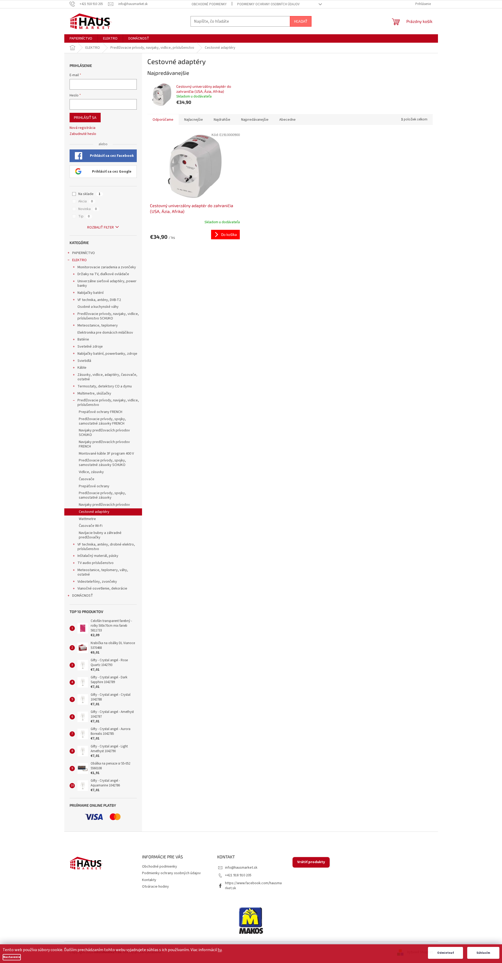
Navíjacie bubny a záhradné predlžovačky (100, 535)
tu (220, 950)
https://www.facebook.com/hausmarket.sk (253, 886)
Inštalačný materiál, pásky (97, 555)
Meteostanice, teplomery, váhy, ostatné (102, 572)
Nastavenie (11, 957)
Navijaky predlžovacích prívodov (104, 504)
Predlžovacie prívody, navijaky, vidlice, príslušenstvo (108, 402)
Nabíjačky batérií (90, 292)
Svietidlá (84, 360)
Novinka (87, 209)
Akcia (85, 201)
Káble (81, 367)
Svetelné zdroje (90, 346)
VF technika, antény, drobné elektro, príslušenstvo (106, 547)
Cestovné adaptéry (94, 511)
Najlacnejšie (193, 119)
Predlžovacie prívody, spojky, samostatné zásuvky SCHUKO (102, 463)
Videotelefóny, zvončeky (97, 581)
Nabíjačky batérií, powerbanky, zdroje (107, 353)
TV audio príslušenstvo (95, 563)
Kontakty (149, 880)
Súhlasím (483, 953)
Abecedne (287, 119)
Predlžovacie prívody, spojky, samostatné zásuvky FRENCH (102, 421)
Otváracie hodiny (155, 886)
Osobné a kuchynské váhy (98, 306)
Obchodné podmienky (209, 4)
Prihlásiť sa (85, 117)
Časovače (86, 479)
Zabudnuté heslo (83, 134)
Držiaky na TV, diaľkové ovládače (103, 274)
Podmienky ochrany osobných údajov (268, 4)
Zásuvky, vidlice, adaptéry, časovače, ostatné (107, 377)
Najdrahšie (222, 119)
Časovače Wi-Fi (91, 525)
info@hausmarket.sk (241, 867)
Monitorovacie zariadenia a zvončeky (106, 267)
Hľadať (300, 21)
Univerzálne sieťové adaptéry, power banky (107, 283)
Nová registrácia (82, 127)
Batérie (83, 339)
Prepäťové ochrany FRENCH (100, 412)
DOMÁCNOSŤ (82, 595)
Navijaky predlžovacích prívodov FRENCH (104, 444)
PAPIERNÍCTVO (83, 253)
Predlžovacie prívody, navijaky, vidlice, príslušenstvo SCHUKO (108, 316)
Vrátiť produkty (311, 862)
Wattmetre (87, 519)
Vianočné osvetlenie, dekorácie (102, 588)
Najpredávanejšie (255, 119)
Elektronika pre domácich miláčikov (105, 332)
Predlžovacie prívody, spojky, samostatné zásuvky (102, 495)
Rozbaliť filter (100, 227)
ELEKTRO (79, 260)
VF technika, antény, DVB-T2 (99, 300)
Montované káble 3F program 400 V (106, 453)
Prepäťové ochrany (94, 486)
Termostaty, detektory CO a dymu (104, 386)
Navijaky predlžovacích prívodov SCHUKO (104, 432)
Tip (84, 216)
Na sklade (89, 194)
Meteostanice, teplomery (97, 325)
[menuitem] (81, 38)
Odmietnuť (445, 953)
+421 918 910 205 (238, 875)
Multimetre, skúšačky (94, 393)
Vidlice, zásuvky (91, 472)
